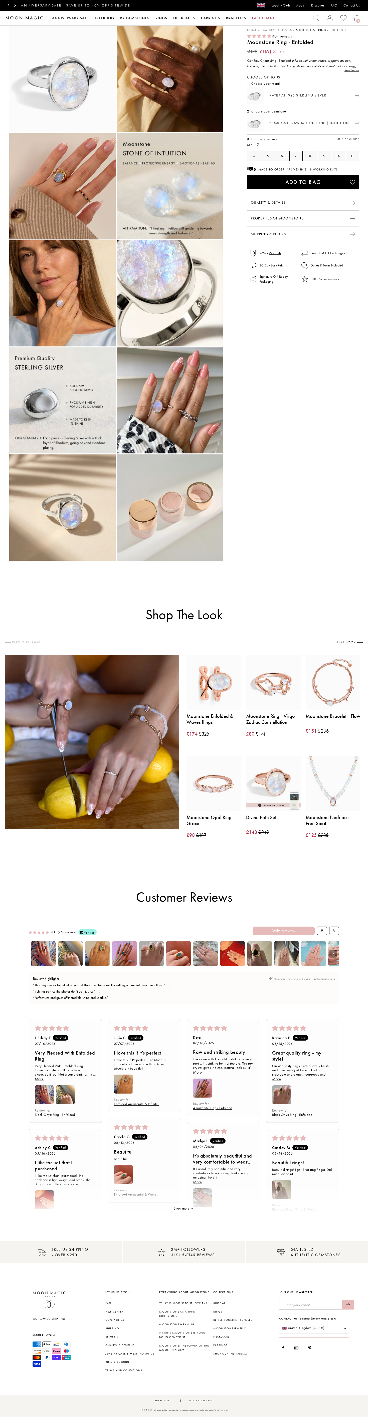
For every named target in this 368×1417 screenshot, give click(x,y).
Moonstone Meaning (176, 1324)
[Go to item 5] (151, 953)
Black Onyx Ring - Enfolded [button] (55, 1115)
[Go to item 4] (124, 953)
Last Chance (265, 18)
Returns (111, 1336)
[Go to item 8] (232, 953)
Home (252, 30)
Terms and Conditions (123, 1370)
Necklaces (184, 18)
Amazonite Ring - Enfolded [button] (212, 1108)
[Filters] (322, 931)
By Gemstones (134, 18)
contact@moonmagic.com (318, 1318)
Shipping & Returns (270, 234)
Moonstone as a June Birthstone (177, 1314)
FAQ (333, 5)
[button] (259, 36)
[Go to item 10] (286, 953)
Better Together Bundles (232, 1320)
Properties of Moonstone (277, 218)
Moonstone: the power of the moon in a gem (184, 1348)
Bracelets (236, 18)
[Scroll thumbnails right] (333, 954)
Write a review (283, 930)
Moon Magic (205, 1401)
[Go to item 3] (97, 953)
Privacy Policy (163, 1401)
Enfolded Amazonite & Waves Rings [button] (136, 1194)
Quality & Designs (119, 1345)
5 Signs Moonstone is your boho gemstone (182, 1335)
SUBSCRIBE (348, 1305)
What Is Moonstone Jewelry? (183, 1303)
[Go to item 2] (70, 953)
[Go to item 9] (259, 953)
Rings (161, 18)
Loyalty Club (280, 5)
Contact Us (351, 5)
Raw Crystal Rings (276, 30)
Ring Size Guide (117, 1362)
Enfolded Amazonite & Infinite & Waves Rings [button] (137, 1104)
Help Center (114, 1311)
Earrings (210, 18)
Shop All (220, 1303)
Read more (351, 70)
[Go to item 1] (43, 953)
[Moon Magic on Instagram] (297, 1348)
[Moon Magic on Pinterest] (311, 1348)
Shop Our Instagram (230, 1353)
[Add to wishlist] (352, 182)
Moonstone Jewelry (229, 1328)
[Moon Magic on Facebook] (285, 1348)
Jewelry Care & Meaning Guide (129, 1353)
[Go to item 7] (205, 953)
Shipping (112, 1328)
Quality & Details (268, 202)
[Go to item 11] (313, 953)
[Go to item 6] (178, 953)
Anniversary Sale (70, 18)
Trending (104, 18)
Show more (182, 1208)
